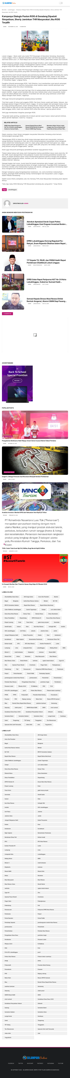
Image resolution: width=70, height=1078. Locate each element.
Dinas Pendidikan (37, 265)
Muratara (27, 656)
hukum (19, 626)
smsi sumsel (54, 707)
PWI (16, 699)
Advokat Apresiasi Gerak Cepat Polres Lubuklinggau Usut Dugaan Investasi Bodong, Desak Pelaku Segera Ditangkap (47, 223)
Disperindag (23, 618)
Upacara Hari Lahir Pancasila (13, 724)
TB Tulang (27, 720)
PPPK (14, 694)
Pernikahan (58, 682)
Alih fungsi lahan (28, 596)
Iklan (27, 626)
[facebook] (3, 194)
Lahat (57, 643)
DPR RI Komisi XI (36, 618)
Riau (6, 703)
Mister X (7, 652)
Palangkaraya (56, 665)
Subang (60, 712)
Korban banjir (8, 643)
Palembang (8, 669)
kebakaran (58, 635)
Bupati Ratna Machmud (46, 605)
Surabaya (63, 716)
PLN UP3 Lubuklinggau (11, 690)
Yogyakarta (48, 724)
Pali (17, 669)
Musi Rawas (53, 656)
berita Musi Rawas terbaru (31, 601)
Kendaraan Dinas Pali (53, 639)
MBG (64, 648)
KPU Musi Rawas (30, 643)
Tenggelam (38, 720)
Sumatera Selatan (24, 716)
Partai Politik (8, 579)
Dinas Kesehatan (53, 613)
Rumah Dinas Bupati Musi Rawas (21, 703)
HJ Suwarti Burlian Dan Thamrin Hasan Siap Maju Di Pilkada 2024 (24, 584)
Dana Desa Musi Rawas (11, 613)
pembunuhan (33, 677)
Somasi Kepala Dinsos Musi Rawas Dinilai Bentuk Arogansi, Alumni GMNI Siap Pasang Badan (35, 127)
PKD (44, 686)
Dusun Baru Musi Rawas (53, 618)
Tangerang (16, 720)
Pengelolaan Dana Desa (28, 682)
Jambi (55, 631)
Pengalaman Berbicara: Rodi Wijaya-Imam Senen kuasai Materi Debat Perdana (29, 441)
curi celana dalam (56, 609)
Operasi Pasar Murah (18, 665)
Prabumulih (25, 694)
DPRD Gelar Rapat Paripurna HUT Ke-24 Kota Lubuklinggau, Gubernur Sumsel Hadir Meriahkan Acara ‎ (13, 127)
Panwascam (27, 669)
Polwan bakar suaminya (53, 690)
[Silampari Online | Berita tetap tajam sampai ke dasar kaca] (9, 4)
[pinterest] (13, 194)
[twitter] (6, 194)
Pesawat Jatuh (9, 686)
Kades (40, 635)
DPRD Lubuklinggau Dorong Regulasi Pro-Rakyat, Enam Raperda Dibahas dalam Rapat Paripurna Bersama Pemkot (46, 242)
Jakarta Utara (44, 631)
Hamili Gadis (8, 626)
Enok (19, 622)
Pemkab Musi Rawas (11, 682)
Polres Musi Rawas (36, 690)
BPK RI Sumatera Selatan (12, 605)
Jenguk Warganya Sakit (11, 635)
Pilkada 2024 (22, 686)
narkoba (35, 660)
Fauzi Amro (29, 622)
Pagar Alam (44, 665)
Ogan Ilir (61, 660)
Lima (16, 648)
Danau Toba (26, 613)
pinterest (40, 1063)
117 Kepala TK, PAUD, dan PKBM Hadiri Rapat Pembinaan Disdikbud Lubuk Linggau (46, 261)
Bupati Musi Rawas (29, 605)
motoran (41, 652)
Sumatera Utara (38, 716)
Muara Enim (8, 656)
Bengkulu (15, 601)
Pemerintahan (57, 677)
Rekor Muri (39, 699)
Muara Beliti (52, 652)
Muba (18, 656)
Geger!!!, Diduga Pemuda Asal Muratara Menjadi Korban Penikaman (25, 476)
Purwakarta (54, 694)
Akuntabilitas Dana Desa (12, 596)
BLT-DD (55, 601)
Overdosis (32, 665)
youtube (60, 1063)
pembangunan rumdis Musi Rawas (14, 677)
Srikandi (50, 712)
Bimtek (46, 601)
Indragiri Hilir (52, 626)
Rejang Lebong (26, 699)
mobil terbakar (19, 652)
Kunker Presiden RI (45, 643)
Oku (6, 665)
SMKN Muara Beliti (32, 707)
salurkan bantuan (41, 703)
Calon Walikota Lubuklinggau (13, 609)
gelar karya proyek (43, 622)
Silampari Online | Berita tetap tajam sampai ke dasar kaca (41, 1070)
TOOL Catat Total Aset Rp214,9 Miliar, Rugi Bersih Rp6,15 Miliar (23, 548)
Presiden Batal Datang (39, 694)
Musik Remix (23, 660)
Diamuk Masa (39, 613)
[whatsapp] (10, 194)
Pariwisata (60, 669)
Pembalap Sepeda (44, 673)
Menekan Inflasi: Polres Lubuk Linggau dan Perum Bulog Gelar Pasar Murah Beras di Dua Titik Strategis (56, 127)
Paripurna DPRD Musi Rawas (44, 669)
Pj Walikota (34, 686)
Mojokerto (31, 652)
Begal (6, 601)
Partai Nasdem (18, 673)
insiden (63, 626)
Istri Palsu (23, 631)
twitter (20, 1063)
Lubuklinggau (11, 9)
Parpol (6, 673)
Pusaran (7, 699)
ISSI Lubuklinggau (10, 631)
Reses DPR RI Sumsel (53, 699)
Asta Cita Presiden (43, 596)
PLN (51, 686)
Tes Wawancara (51, 720)
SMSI (43, 707)
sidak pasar (18, 707)
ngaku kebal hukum (48, 660)
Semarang (54, 703)
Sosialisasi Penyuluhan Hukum (34, 712)
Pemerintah (45, 677)
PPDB (6, 694)
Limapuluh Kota (27, 648)
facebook (11, 1063)
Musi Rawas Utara (10, 660)
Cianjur (44, 609)
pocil (24, 690)
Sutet (6, 720)
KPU (18, 643)
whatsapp (30, 1063)
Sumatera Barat (9, 716)
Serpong (7, 707)
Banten (56, 596)
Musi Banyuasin (40, 656)
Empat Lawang (9, 622)
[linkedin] (17, 194)
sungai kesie (51, 716)
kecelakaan (8, 639)
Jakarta (33, 631)
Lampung (7, 648)
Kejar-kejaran (20, 639)
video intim (29, 724)
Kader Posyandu (28, 635)
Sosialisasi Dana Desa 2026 (12, 712)
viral (38, 724)
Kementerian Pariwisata (35, 639)
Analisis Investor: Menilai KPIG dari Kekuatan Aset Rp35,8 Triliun (24, 512)
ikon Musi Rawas (38, 626)
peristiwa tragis (9, 472)
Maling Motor (53, 648)
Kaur (48, 635)
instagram (50, 1063)
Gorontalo (56, 622)
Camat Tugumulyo (31, 609)
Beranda (4, 9)
